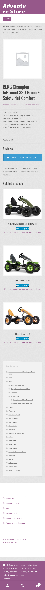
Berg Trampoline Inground (23, 400)
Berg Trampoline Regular (22, 403)
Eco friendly (13, 418)
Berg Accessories (17, 385)
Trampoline (21, 26)
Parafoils (12, 444)
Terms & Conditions (15, 523)
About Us (10, 498)
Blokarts (12, 411)
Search (22, 585)
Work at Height (14, 470)
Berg (13, 26)
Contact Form (12, 503)
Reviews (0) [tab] (8, 140)
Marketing (12, 440)
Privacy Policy (13, 513)
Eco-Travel (13, 422)
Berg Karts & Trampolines (20, 389)
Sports (11, 459)
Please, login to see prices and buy (21, 105)
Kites (11, 437)
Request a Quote (14, 518)
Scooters (12, 455)
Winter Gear (13, 466)
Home (7, 26)
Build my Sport (14, 414)
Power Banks (13, 448)
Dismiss (6, 578)
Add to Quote (22, 228)
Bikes (11, 407)
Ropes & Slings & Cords (17, 452)
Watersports (13, 463)
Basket (35, 583)
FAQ (7, 508)
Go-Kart (14, 392)
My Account (7, 585)
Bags (10, 377)
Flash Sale (13, 426)
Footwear (12, 429)
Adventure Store (14, 8)
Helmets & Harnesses (16, 433)
